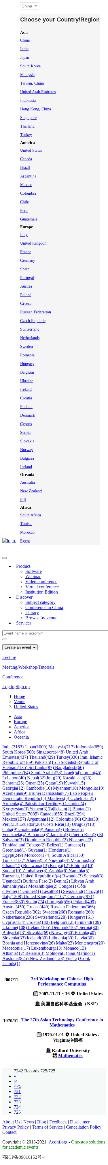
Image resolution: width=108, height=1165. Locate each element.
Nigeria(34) (59, 860)
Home (19, 696)
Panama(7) (54, 829)
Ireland (26, 389)
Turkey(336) (68, 757)
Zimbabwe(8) (35, 870)
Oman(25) (35, 782)
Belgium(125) (64, 922)
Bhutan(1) (81, 808)
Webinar (33, 576)
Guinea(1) (32, 891)
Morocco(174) (38, 855)
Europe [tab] (20, 721)
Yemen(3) (38, 808)
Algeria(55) (37, 860)
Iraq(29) (54, 777)
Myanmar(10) (66, 788)
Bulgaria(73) (14, 932)
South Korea (30, 66)
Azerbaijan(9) (15, 793)
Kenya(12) (60, 865)
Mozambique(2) (43, 886)
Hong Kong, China (35, 109)
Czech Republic (33, 321)
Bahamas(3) (38, 834)
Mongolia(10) (91, 788)
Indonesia (28, 100)
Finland (26, 407)
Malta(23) (65, 942)
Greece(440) (38, 906)
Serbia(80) (88, 927)
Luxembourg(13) (47, 948)
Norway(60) (63, 932)
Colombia (28, 193)
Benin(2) (62, 881)
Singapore (28, 118)
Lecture (9, 657)
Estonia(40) (85, 932)
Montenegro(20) (90, 942)
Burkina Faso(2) (38, 881)
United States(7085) (21, 813)
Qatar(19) (54, 782)
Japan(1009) (36, 746)
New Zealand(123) (47, 958)
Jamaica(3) (60, 834)
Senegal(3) (93, 875)
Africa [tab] (19, 731)
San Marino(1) (81, 953)
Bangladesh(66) (69, 767)
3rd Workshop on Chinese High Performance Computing (62, 981)
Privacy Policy (15, 1127)
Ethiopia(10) (82, 865)
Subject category (40, 602)
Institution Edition (41, 592)
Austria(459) (14, 906)
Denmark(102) (65, 927)
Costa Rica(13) (57, 824)
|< (15, 1081)
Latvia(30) (84, 937)
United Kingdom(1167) (45, 896)
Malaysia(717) (62, 746)
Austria (26, 286)
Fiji (23, 499)
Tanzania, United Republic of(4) (32, 875)
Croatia (26, 398)
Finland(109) (89, 922)
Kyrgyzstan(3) (15, 808)
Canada (26, 159)
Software (33, 571)
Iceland (26, 467)
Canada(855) (52, 813)
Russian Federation (35, 312)
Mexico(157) (14, 819)
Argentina (28, 176)
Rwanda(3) (73, 875)
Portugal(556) (60, 901)
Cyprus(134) (14, 922)
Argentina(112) (41, 819)
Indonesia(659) (89, 746)
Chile (24, 202)
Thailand (27, 126)
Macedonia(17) (16, 948)
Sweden (26, 346)
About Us (11, 1121)
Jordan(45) (91, 772)
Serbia (25, 432)
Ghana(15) (12, 865)
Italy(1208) (13, 896)
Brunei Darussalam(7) (49, 793)
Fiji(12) (72, 958)
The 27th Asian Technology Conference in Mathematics (62, 1022)
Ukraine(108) (15, 927)
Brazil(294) (75, 813)
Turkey (26, 135)
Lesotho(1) (52, 891)
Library (32, 612)
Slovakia (27, 441)
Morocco (27, 532)
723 (17, 1101)
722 (17, 1096)
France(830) (14, 901)
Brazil (25, 167)
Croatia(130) (38, 922)
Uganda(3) (12, 881)
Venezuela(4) (14, 834)
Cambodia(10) (39, 788)
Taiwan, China (32, 83)
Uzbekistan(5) (83, 798)
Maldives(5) (58, 798)
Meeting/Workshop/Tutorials (28, 667)
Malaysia (27, 75)
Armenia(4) (13, 803)
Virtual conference (42, 586)
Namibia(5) (79, 870)
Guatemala (28, 219)
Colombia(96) (69, 819)
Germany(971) (80, 896)
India (24, 49)
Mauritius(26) (83, 860)
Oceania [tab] (21, 737)
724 (17, 1106)
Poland (25, 295)
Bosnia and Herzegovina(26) (29, 942)
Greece (25, 303)
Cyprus (26, 424)
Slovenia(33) (14, 937)
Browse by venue (41, 617)
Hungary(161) (81, 917)
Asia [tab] (18, 716)
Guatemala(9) (31, 829)
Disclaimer (80, 1121)
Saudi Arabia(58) (47, 772)
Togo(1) (95, 891)
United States (31, 150)
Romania (27, 355)
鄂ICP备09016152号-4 (24, 1157)
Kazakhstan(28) (76, 777)
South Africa (30, 515)
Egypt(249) (13, 855)
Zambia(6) (58, 870)
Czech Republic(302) (22, 912)
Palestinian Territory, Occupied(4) (55, 803)
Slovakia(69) (38, 932)
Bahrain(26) (13, 782)
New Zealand (31, 491)
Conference (12, 676)
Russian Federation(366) (72, 906)
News (28, 1121)
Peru (24, 210)
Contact (9, 1132)
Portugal (27, 278)
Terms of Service (47, 1127)
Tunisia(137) (14, 860)
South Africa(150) (68, 855)
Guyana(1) (38, 850)
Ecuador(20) (31, 824)
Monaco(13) (74, 948)
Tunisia (26, 524)
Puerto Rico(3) (85, 834)
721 (17, 1091)
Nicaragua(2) (81, 839)
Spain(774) (36, 901)
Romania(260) (81, 912)
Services (23, 622)
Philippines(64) (16, 772)
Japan (24, 57)
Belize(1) (56, 844)
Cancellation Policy (83, 1127)
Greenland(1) (15, 850)
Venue (19, 701)
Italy (24, 235)
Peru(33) (10, 824)
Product (23, 566)
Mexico (26, 185)
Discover (24, 597)
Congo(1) (67, 886)
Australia (27, 482)
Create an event (18, 647)
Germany (27, 260)
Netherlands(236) (18, 917)
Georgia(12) (14, 788)
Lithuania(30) (62, 937)
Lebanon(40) (14, 777)
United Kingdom (34, 243)
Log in (8, 686)
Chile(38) (90, 819)
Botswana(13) (36, 865)
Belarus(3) (35, 953)
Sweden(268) (55, 912)
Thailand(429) (42, 757)
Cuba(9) (10, 829)
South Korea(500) (19, 752)
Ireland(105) (40, 927)
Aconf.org (58, 1141)
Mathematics (70, 1055)
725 (17, 1112)
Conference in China (44, 607)
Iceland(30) (38, 937)
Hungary (27, 364)
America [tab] (21, 726)
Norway (26, 450)
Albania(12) (13, 953)
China (25, 40)
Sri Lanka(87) (42, 767)
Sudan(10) (12, 870)
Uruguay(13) (83, 824)
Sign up (23, 686)
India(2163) (13, 746)
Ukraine (26, 381)
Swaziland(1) (75, 891)
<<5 (17, 1086)
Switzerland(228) (51, 917)
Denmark (27, 415)
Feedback (58, 1121)
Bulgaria (27, 458)
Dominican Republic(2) (47, 839)
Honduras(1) (59, 850)
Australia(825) (16, 958)
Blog (41, 1121)
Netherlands (29, 338)
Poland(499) (84, 901)
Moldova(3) (57, 953)
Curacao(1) (75, 844)
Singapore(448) (51, 752)
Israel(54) (72, 772)
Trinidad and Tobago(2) (24, 844)
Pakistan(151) (48, 762)
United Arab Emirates (38, 92)
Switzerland (29, 329)
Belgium (27, 372)
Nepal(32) (37, 777)
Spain (24, 269)
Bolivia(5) (74, 829)
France (25, 252)
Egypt (25, 541)
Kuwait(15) (74, 782)
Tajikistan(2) (60, 808)
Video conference (41, 581)
